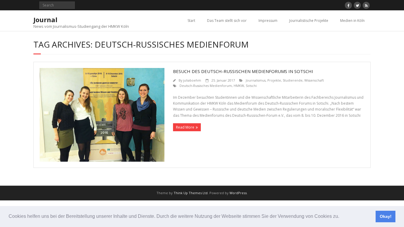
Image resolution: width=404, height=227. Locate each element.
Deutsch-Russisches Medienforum (206, 85)
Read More (185, 127)
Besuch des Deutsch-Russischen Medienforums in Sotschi (243, 71)
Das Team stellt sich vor (227, 20)
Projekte (274, 80)
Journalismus (256, 80)
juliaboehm (192, 80)
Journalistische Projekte (308, 20)
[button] (341, 217)
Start (191, 20)
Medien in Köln (352, 20)
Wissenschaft (314, 80)
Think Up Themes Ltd (191, 193)
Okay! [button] (386, 216)
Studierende (293, 80)
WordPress (238, 193)
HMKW (239, 85)
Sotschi (251, 85)
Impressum (267, 20)
